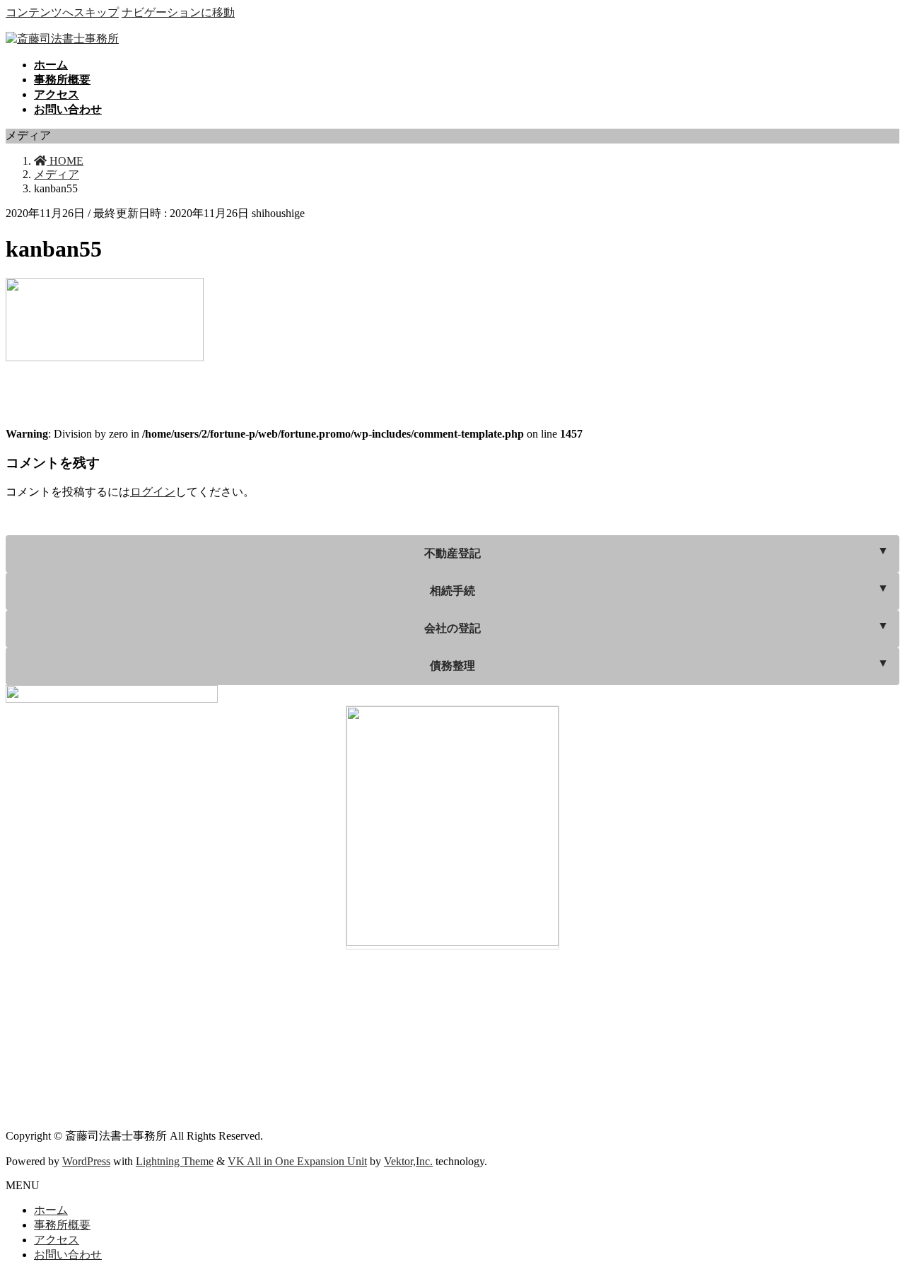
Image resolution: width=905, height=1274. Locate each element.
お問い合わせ (68, 1255)
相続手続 (452, 591)
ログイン (152, 492)
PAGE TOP (872, 1221)
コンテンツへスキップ (62, 12)
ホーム (51, 1210)
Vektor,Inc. (408, 1161)
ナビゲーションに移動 (178, 12)
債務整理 (452, 666)
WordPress (86, 1161)
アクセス (56, 1240)
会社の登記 (452, 628)
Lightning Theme (175, 1161)
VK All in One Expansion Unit (297, 1161)
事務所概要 (62, 1225)
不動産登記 (452, 553)
